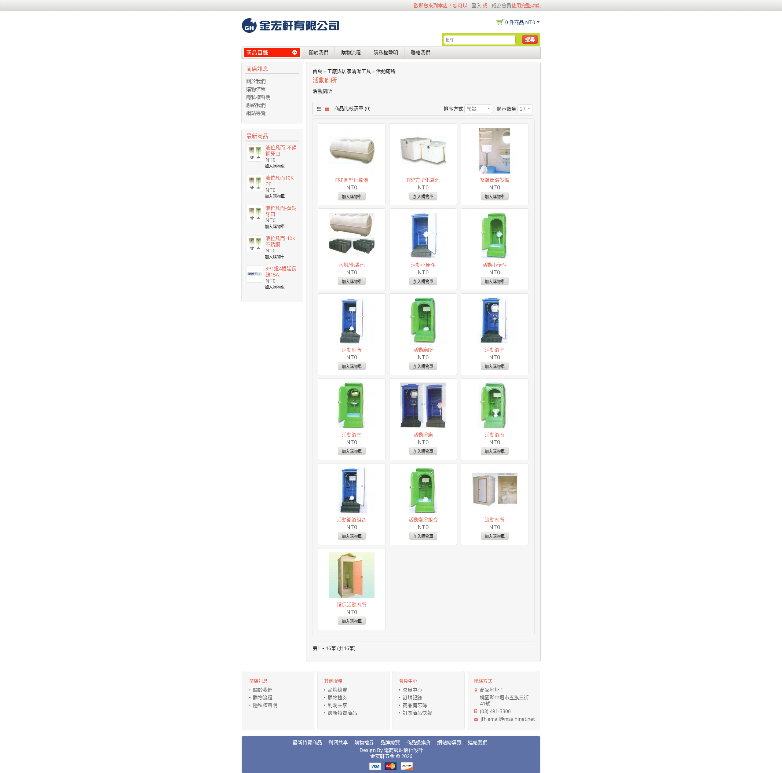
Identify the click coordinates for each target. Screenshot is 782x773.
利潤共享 (337, 705)
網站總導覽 (449, 742)
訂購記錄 (412, 697)
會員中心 (412, 690)
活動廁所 (386, 71)
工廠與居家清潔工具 (349, 71)
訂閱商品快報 (417, 712)
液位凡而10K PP (279, 181)
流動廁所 (494, 520)
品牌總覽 (337, 690)
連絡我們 (478, 742)
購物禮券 (337, 697)
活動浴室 (494, 350)
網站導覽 (256, 113)
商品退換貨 (418, 742)
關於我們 (318, 52)
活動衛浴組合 (351, 520)
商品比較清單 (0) (352, 108)
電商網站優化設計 (403, 750)
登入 (476, 5)
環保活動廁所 (351, 605)
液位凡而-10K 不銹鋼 (280, 241)
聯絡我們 (420, 52)
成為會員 (501, 5)
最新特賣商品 (342, 712)
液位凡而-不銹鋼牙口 (281, 151)
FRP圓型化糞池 (351, 180)
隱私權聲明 (386, 52)
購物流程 (351, 52)
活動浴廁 (423, 435)
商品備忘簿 (415, 705)
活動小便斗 (423, 265)
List (318, 109)
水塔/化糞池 (351, 265)
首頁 (317, 71)
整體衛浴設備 (494, 180)
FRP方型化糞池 (423, 180)
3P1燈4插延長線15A (280, 272)
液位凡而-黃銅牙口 (281, 211)
